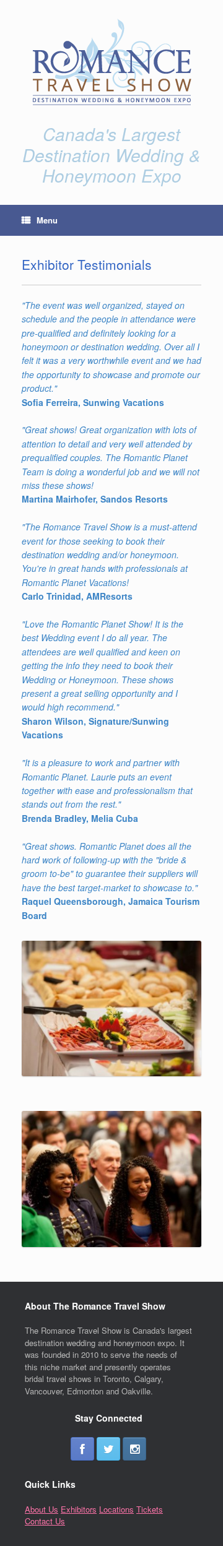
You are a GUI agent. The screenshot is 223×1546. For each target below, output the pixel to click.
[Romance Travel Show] (111, 62)
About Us (41, 1509)
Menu (47, 220)
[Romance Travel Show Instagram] (134, 1449)
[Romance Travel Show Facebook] (82, 1449)
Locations (116, 1509)
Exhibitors (79, 1509)
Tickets (149, 1509)
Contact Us (45, 1521)
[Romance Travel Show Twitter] (108, 1449)
